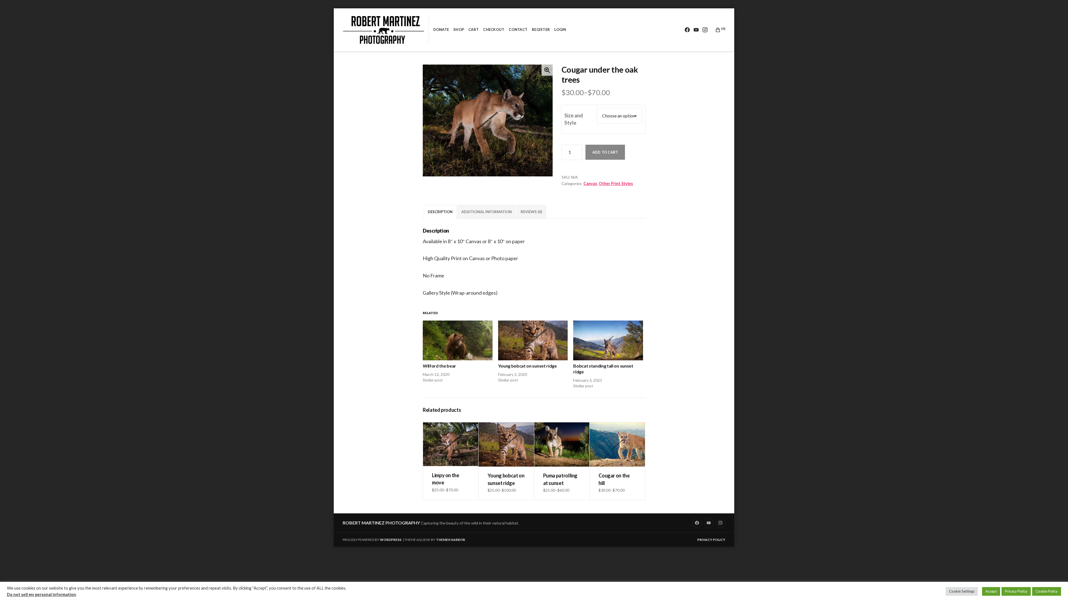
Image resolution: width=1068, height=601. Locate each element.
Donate (441, 29)
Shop (458, 29)
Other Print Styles (616, 183)
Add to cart (605, 152)
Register (541, 29)
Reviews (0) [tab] (531, 212)
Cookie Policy (1046, 591)
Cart (473, 29)
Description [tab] (440, 212)
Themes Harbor (450, 540)
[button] (547, 70)
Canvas (590, 183)
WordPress (390, 540)
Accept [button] (991, 591)
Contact (518, 29)
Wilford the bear (439, 365)
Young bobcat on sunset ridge (527, 365)
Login (560, 29)
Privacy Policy (711, 540)
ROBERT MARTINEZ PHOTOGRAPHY (381, 522)
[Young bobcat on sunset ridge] (533, 340)
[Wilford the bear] (458, 340)
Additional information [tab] (486, 212)
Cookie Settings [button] (962, 591)
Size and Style (573, 119)
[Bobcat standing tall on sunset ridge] (608, 340)
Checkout (493, 29)
